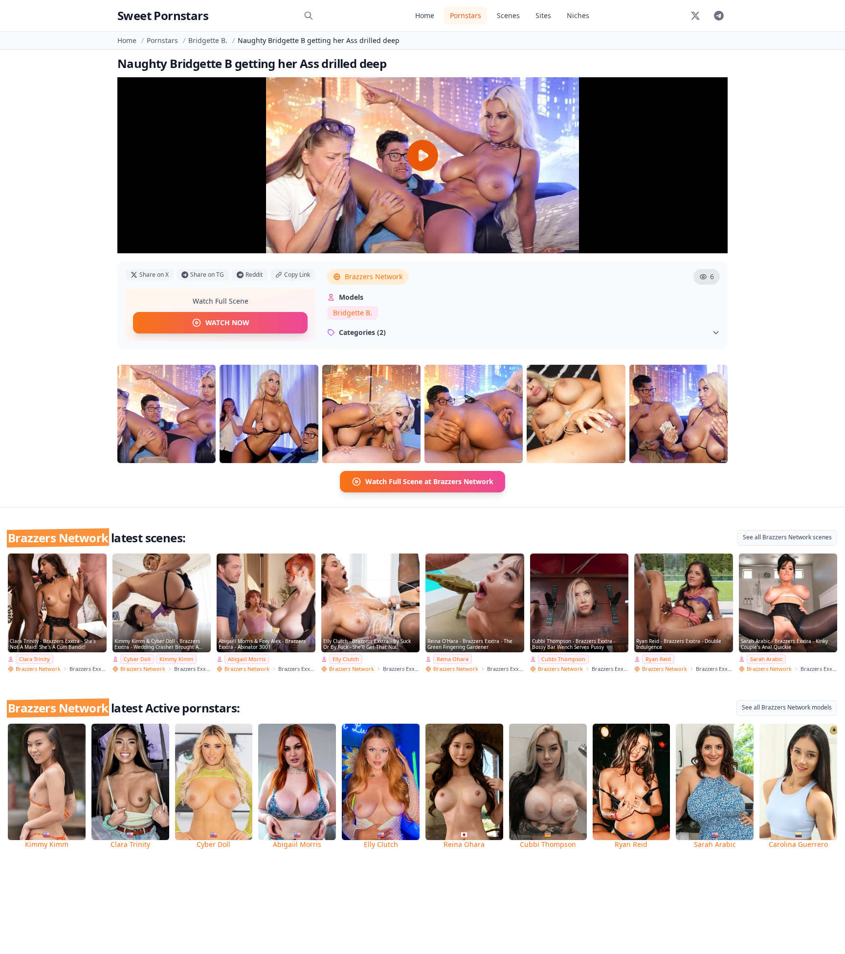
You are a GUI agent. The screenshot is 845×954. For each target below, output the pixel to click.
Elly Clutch (346, 659)
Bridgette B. (207, 40)
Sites (543, 15)
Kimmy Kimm (176, 659)
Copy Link (297, 274)
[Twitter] (695, 15)
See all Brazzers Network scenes (787, 537)
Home (424, 15)
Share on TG (207, 274)
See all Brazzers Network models (787, 707)
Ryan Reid (658, 659)
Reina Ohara (452, 659)
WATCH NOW (227, 322)
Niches (578, 15)
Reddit (254, 274)
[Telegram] (719, 15)
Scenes (508, 15)
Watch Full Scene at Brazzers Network (429, 481)
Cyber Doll (137, 659)
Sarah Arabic (766, 659)
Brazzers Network (373, 276)
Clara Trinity (34, 659)
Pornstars (465, 15)
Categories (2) (362, 332)
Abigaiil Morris (247, 659)
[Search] (308, 15)
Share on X (154, 274)
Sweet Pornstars (162, 15)
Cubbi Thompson (563, 659)
